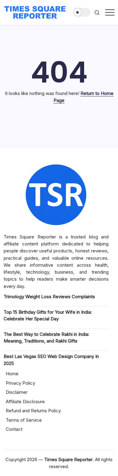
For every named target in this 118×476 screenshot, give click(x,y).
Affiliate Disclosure (25, 401)
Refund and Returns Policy (33, 411)
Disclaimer (17, 392)
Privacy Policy (20, 383)
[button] (82, 12)
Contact (14, 429)
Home (12, 373)
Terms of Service (24, 420)
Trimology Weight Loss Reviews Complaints (49, 296)
